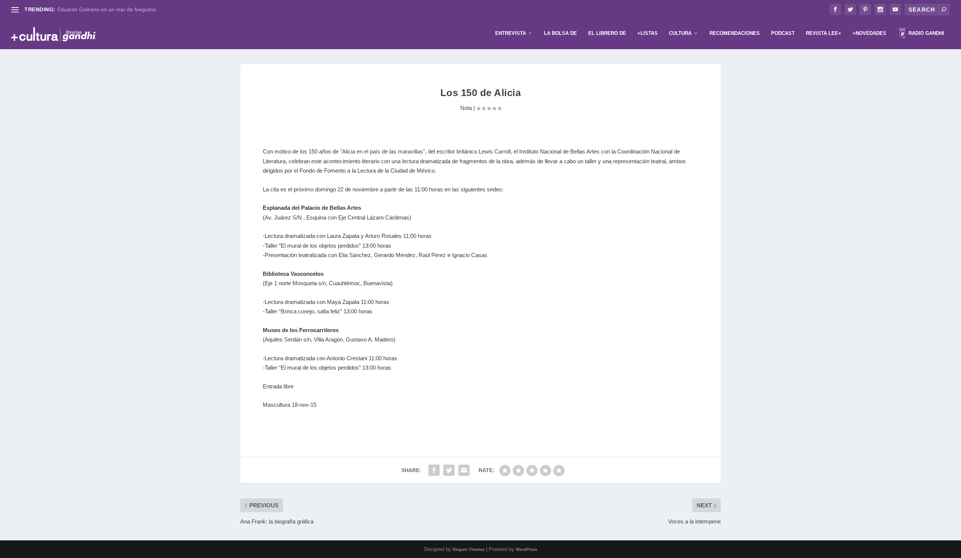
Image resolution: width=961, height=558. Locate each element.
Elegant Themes (469, 549)
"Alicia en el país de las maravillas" (382, 151)
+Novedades (869, 33)
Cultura (680, 33)
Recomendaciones (734, 33)
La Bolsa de (560, 33)
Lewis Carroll (495, 151)
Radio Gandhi (925, 33)
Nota (466, 108)
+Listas (647, 33)
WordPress (526, 549)
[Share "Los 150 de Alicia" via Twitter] (448, 470)
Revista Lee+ (823, 33)
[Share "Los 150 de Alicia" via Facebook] (433, 470)
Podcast (783, 33)
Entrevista (510, 33)
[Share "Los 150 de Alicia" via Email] (463, 470)
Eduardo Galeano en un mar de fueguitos (106, 9)
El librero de (607, 33)
